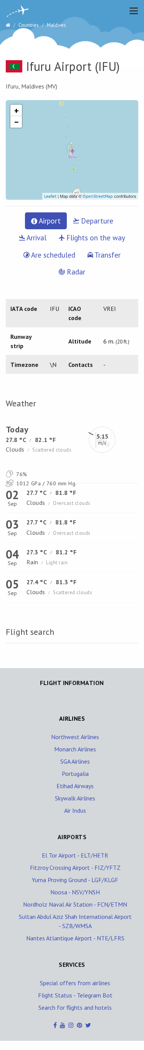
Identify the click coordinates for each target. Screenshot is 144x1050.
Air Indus (75, 810)
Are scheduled (52, 255)
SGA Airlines (75, 761)
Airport (49, 220)
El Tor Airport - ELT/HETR (75, 855)
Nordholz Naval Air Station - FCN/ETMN (75, 904)
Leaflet (50, 196)
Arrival (35, 237)
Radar (75, 271)
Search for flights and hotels (75, 1007)
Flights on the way (95, 237)
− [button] (16, 122)
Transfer (107, 255)
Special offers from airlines (75, 983)
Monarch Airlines (75, 749)
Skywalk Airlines (75, 798)
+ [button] (16, 110)
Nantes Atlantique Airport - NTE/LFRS (75, 938)
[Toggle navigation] (132, 10)
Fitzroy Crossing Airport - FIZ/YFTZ (75, 867)
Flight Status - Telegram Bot (75, 995)
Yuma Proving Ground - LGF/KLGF (75, 880)
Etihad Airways (75, 786)
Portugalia (75, 773)
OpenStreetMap (98, 196)
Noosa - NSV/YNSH (75, 892)
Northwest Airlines (75, 737)
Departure (96, 220)
